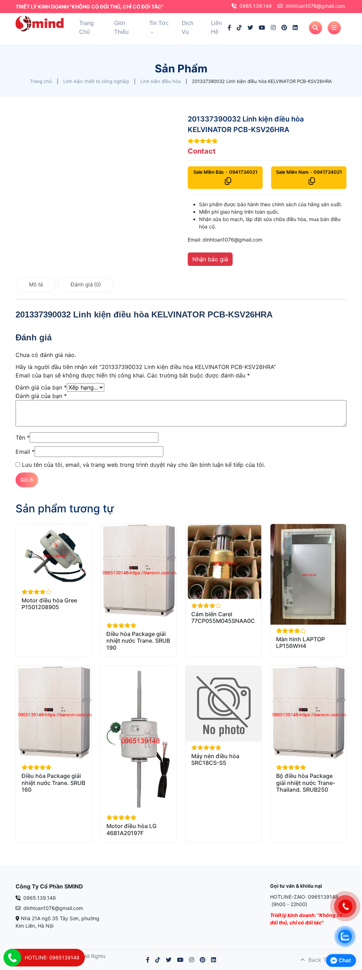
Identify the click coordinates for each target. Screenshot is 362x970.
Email (25, 451)
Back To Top (324, 959)
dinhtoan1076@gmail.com (315, 6)
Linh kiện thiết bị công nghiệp (96, 81)
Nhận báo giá (210, 259)
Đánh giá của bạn (41, 387)
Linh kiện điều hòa (160, 81)
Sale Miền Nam (292, 172)
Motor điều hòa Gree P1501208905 (49, 604)
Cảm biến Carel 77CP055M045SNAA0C (223, 617)
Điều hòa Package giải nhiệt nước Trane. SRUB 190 (138, 640)
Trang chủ (41, 81)
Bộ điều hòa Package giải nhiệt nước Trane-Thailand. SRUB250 (305, 782)
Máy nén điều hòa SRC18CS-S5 (215, 759)
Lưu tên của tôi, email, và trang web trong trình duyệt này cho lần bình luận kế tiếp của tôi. (143, 464)
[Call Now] (12, 957)
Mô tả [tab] (36, 284)
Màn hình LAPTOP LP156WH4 (300, 642)
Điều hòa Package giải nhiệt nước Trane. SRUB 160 (53, 782)
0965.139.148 (255, 6)
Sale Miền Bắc (208, 172)
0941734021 (243, 172)
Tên (23, 437)
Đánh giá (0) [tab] (86, 284)
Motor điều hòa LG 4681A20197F (131, 829)
